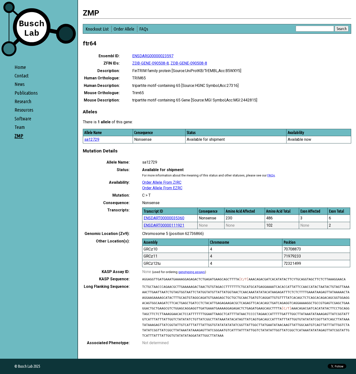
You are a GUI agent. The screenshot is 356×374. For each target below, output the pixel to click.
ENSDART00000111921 (164, 225)
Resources (24, 110)
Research (23, 101)
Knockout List (97, 29)
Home (20, 67)
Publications (26, 93)
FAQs (143, 29)
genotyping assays (191, 272)
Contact (22, 75)
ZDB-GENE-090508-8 (150, 63)
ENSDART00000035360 (164, 218)
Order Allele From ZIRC (161, 182)
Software (23, 118)
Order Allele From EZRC (162, 188)
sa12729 (91, 139)
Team (20, 127)
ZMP (19, 136)
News (19, 84)
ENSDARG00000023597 (152, 56)
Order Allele (124, 29)
